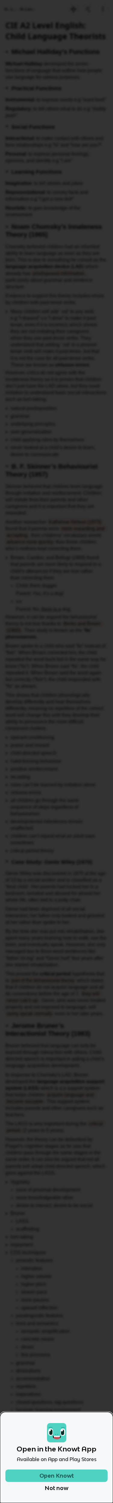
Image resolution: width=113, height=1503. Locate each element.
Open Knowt (56, 1476)
